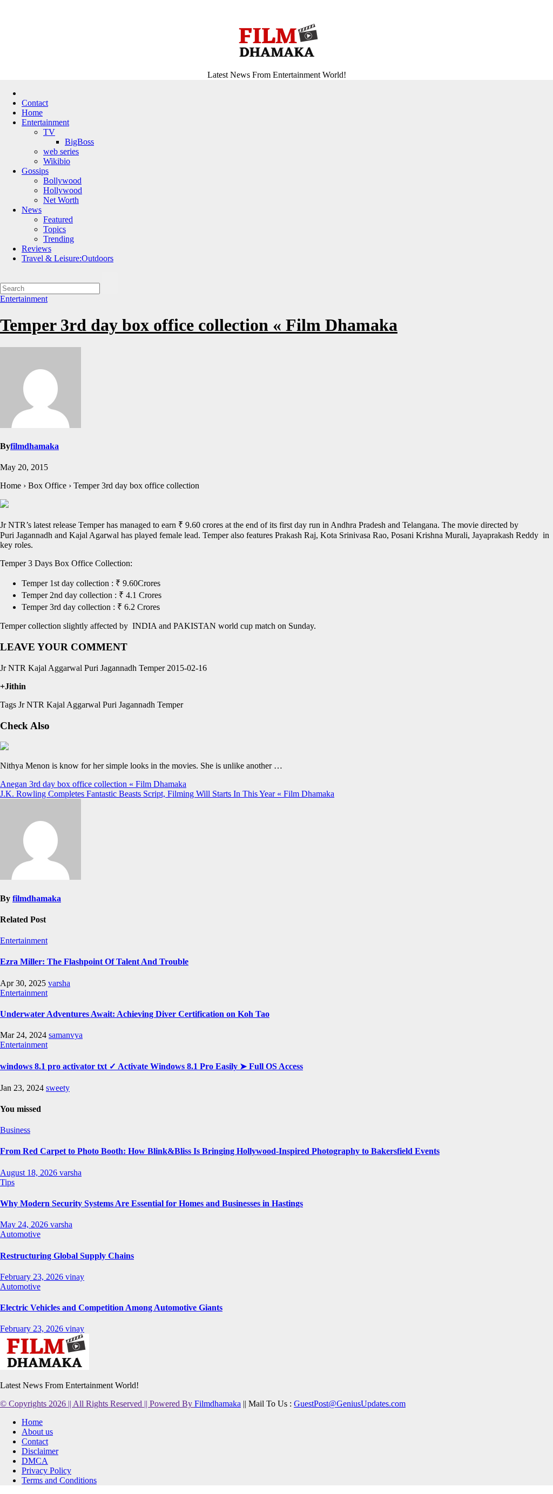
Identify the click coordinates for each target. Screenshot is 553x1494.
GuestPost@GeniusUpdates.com (350, 1403)
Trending (58, 238)
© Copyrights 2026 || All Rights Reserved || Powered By (97, 1403)
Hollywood (62, 190)
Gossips (35, 170)
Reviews (36, 248)
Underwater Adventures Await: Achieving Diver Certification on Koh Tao (134, 1013)
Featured (58, 219)
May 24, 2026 (25, 1224)
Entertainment (45, 122)
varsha (59, 983)
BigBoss (79, 141)
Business (15, 1130)
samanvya (66, 1035)
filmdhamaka (34, 446)
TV (49, 132)
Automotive (20, 1234)
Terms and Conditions (59, 1480)
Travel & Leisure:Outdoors (67, 258)
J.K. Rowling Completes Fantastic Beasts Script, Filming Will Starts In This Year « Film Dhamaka (167, 793)
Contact (35, 102)
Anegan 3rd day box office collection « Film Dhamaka (93, 784)
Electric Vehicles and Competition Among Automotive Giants (111, 1307)
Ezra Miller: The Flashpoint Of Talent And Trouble (94, 961)
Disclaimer (40, 1451)
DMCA (35, 1460)
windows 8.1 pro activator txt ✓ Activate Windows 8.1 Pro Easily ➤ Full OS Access (151, 1066)
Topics (54, 229)
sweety (58, 1087)
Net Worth (61, 200)
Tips (7, 1182)
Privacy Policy (46, 1470)
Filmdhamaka (217, 1403)
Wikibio (56, 161)
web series (61, 151)
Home (32, 112)
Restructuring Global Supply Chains (67, 1255)
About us (37, 1431)
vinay (74, 1276)
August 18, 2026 (29, 1172)
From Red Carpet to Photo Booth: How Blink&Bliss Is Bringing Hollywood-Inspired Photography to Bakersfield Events (220, 1151)
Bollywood (62, 180)
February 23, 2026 (32, 1276)
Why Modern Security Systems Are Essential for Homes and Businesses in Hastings (151, 1203)
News (32, 209)
